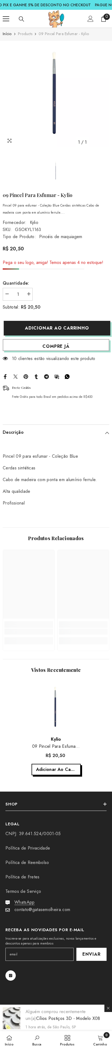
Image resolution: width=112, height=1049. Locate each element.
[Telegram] (46, 376)
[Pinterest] (25, 376)
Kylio (34, 222)
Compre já (55, 346)
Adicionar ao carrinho (56, 328)
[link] (28, 632)
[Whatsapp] (67, 376)
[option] (56, 94)
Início (7, 33)
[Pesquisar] (21, 19)
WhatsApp (24, 902)
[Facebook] (5, 376)
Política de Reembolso (27, 862)
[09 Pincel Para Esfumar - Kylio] (56, 707)
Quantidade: (16, 283)
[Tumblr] (36, 376)
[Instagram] (10, 975)
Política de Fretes (22, 877)
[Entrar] (91, 19)
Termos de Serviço (23, 891)
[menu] (6, 19)
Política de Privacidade (27, 848)
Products (25, 33)
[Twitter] (15, 376)
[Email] (56, 376)
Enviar (91, 954)
